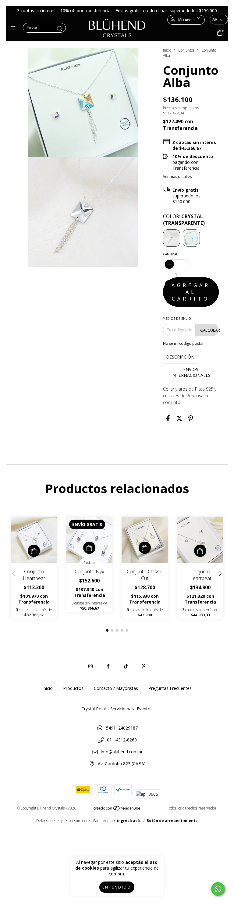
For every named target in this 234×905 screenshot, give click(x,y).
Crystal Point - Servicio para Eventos (117, 709)
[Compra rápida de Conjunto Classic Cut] (145, 548)
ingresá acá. (129, 820)
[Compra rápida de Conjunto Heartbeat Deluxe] (200, 551)
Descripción (180, 357)
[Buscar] (59, 29)
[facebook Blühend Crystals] (108, 666)
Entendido (116, 887)
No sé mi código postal (183, 343)
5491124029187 (122, 728)
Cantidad (171, 254)
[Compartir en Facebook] (168, 418)
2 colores (89, 563)
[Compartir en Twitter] (179, 418)
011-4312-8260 (122, 740)
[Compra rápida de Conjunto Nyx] (89, 548)
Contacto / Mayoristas (116, 688)
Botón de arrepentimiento (172, 820)
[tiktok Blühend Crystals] (126, 666)
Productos (73, 688)
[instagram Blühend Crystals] (90, 666)
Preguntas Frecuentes (170, 688)
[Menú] (14, 28)
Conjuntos (186, 50)
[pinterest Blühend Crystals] (143, 666)
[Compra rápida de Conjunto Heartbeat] (34, 551)
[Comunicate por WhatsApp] (218, 889)
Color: (184, 219)
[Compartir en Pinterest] (191, 418)
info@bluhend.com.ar (122, 752)
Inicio (167, 50)
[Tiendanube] (117, 809)
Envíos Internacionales (191, 372)
